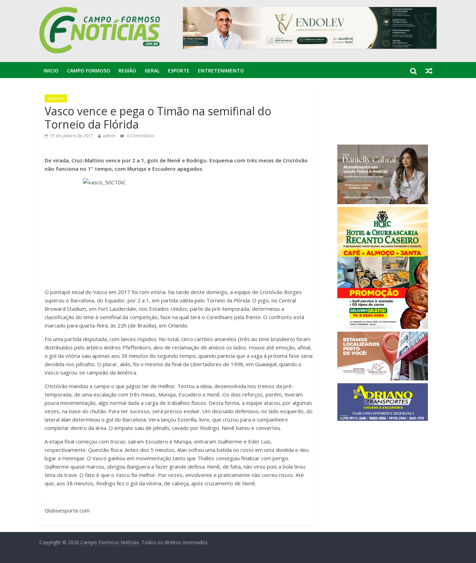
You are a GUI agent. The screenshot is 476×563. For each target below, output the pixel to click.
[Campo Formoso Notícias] (100, 11)
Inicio (51, 70)
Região (127, 70)
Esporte (179, 70)
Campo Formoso (88, 70)
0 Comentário (140, 136)
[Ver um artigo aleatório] (429, 70)
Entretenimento (221, 70)
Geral (152, 70)
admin (109, 136)
